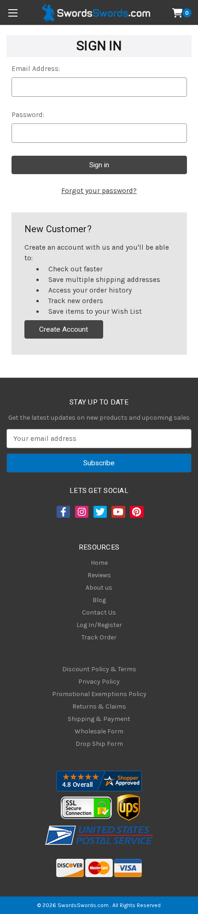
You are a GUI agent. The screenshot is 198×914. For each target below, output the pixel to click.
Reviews (99, 575)
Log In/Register (99, 625)
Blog (99, 600)
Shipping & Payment (99, 719)
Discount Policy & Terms (99, 669)
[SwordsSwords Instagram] (81, 512)
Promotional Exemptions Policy (99, 694)
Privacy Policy (99, 682)
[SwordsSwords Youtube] (117, 512)
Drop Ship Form (99, 744)
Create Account (63, 329)
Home (99, 563)
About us (99, 588)
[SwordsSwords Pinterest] (136, 512)
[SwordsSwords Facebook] (63, 512)
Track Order (99, 637)
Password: (28, 115)
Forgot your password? (99, 191)
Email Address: (36, 68)
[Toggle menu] (12, 12)
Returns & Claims (99, 706)
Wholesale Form (99, 731)
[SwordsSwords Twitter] (99, 512)
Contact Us (99, 612)
